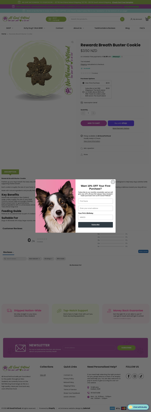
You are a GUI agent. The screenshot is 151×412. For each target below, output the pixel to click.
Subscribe (96, 225)
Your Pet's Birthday (85, 213)
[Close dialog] (113, 182)
